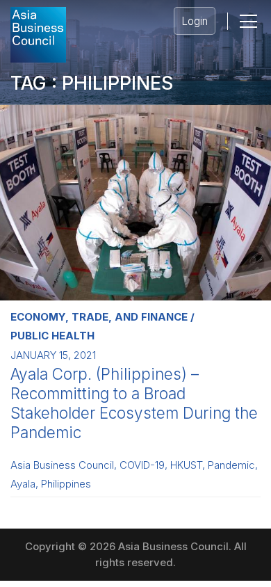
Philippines (66, 484)
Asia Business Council (62, 465)
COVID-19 (142, 465)
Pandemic (231, 465)
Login (194, 21)
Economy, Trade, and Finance (99, 316)
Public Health (52, 335)
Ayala (22, 484)
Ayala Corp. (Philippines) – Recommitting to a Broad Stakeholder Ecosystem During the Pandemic (134, 403)
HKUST (186, 465)
